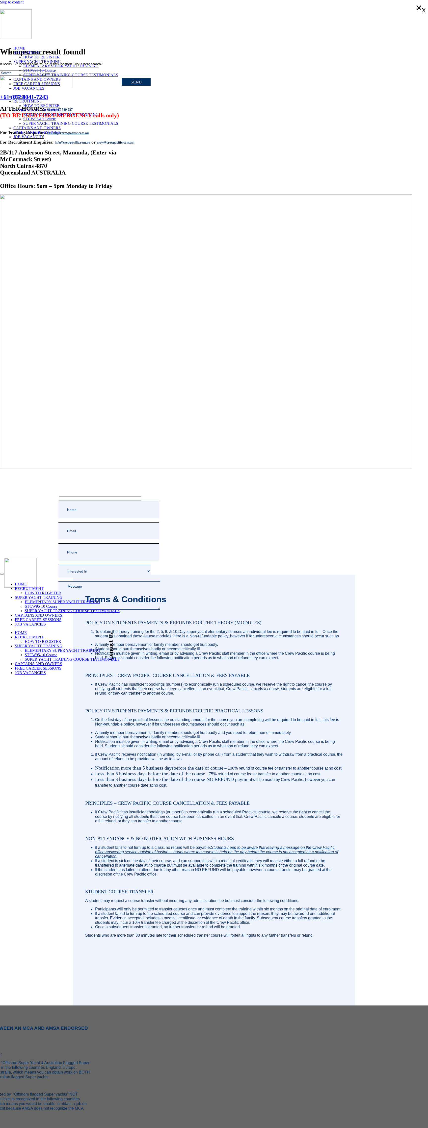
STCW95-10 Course (39, 70)
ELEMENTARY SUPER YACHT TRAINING (61, 66)
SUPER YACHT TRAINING (37, 61)
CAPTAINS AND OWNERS (37, 79)
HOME (19, 48)
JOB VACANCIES (28, 88)
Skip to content (12, 2)
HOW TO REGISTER (41, 57)
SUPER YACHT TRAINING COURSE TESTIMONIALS (70, 75)
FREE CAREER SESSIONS (36, 84)
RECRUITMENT (27, 52)
